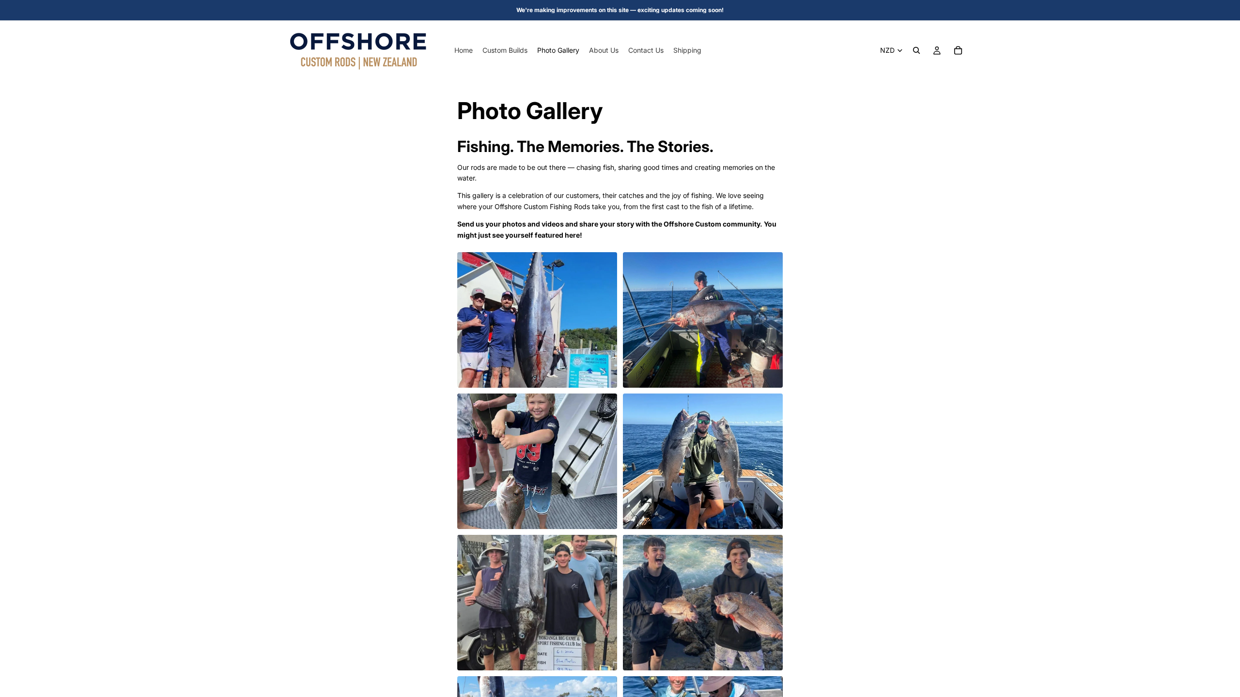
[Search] (916, 50)
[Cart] (958, 50)
